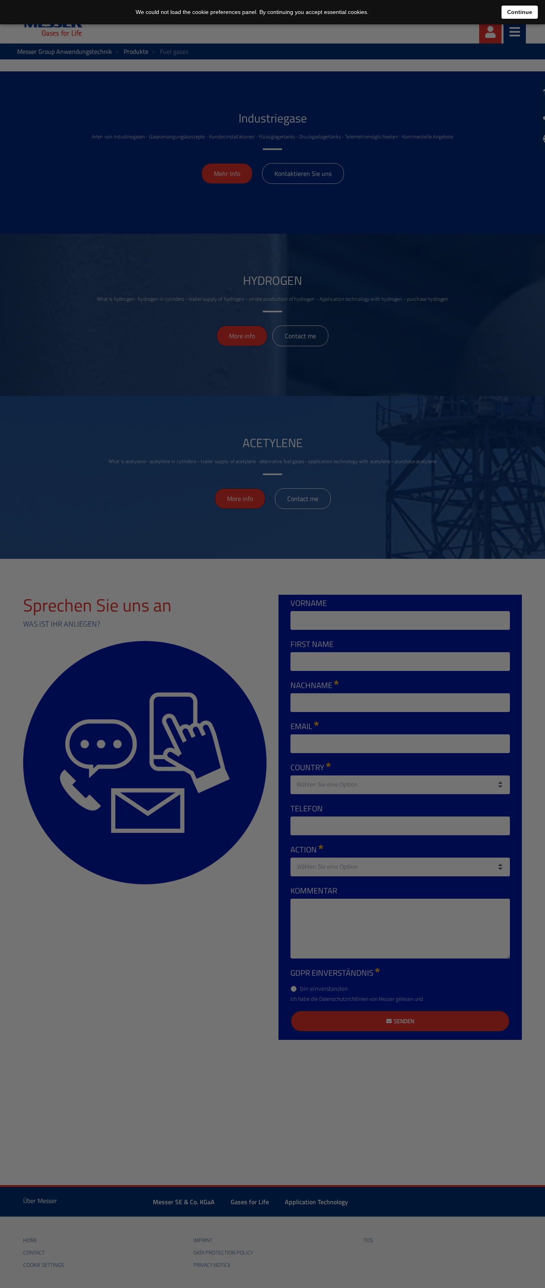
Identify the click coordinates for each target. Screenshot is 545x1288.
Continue (519, 12)
